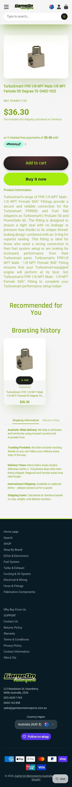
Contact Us (11, 621)
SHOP (7, 544)
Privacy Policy (13, 645)
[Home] (24, 7)
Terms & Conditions (16, 639)
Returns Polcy (51, 420)
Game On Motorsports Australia (34, 775)
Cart (66, 7)
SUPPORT (10, 615)
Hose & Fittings (13, 586)
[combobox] (36, 17)
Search (8, 538)
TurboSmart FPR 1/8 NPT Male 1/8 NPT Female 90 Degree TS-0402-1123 (25, 371)
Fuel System (11, 562)
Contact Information (17, 651)
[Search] (64, 16)
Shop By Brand (13, 549)
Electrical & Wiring (15, 580)
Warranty (9, 633)
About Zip (10, 657)
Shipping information (25, 420)
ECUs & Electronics (16, 556)
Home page (11, 531)
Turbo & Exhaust (14, 568)
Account (59, 7)
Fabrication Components (19, 592)
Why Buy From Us (15, 609)
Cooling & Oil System (17, 574)
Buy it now (36, 179)
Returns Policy (13, 627)
